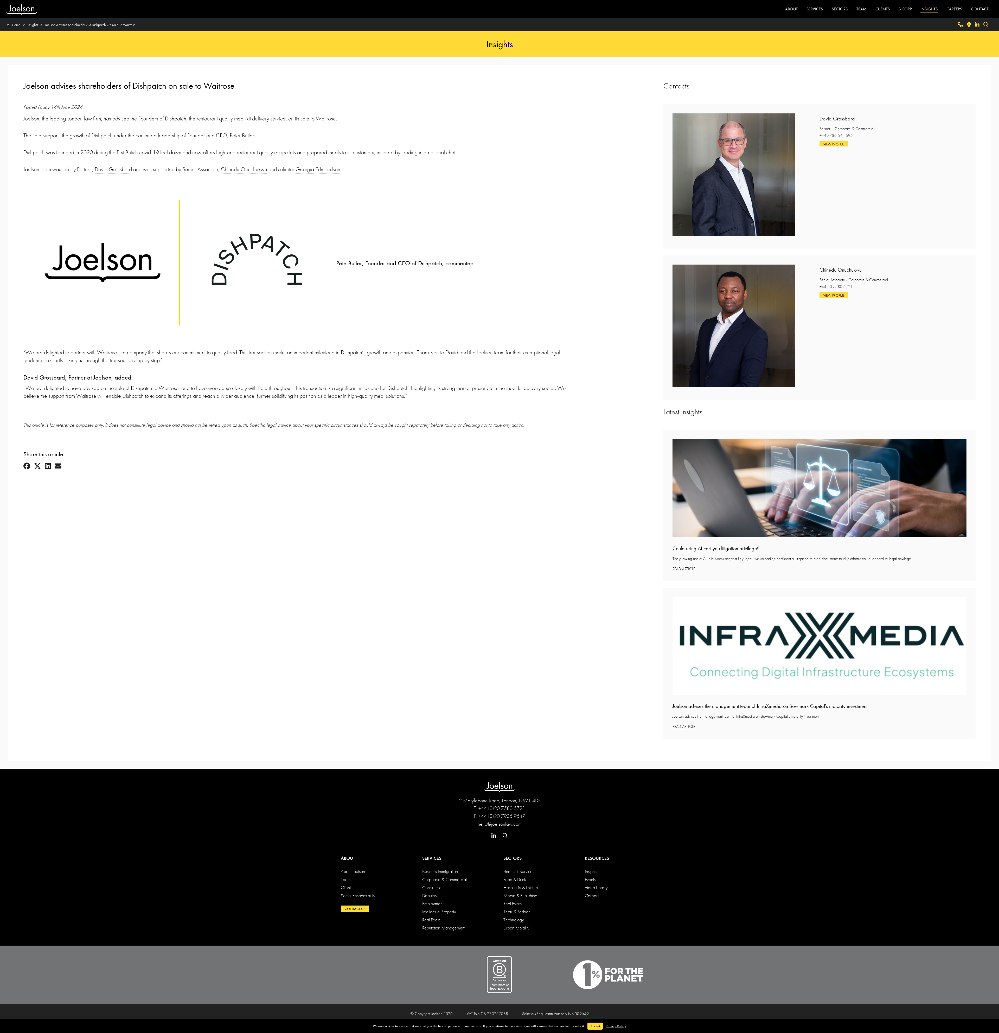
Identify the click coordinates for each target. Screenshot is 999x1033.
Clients (346, 887)
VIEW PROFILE (833, 144)
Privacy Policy (616, 1026)
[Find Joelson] (969, 24)
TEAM (861, 9)
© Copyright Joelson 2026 (432, 1013)
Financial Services (518, 871)
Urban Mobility (516, 928)
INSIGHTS (929, 9)
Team (346, 879)
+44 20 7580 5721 (836, 286)
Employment (432, 904)
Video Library (596, 887)
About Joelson (353, 871)
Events (590, 879)
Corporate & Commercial (444, 879)
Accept (595, 1026)
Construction (433, 887)
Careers (592, 896)
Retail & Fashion (516, 912)
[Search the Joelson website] (986, 24)
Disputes (429, 896)
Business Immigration (440, 871)
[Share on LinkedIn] (48, 466)
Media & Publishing (520, 896)
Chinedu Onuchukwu (244, 169)
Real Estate (431, 920)
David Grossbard (113, 169)
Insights (591, 871)
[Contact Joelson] (960, 24)
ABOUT (791, 9)
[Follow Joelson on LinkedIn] (977, 24)
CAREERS (954, 9)
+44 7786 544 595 (836, 135)
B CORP (905, 9)
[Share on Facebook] (26, 466)
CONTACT (980, 9)
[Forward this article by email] (58, 466)
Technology (513, 920)
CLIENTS (882, 9)
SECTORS (840, 9)
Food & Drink (514, 879)
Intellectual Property (439, 912)
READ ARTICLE (684, 569)
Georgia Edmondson (318, 169)
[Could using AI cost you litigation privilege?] (819, 490)
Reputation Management (443, 928)
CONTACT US (355, 908)
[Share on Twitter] (37, 466)
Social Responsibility (358, 896)
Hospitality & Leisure (520, 887)
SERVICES (814, 9)
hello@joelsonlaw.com (500, 823)
